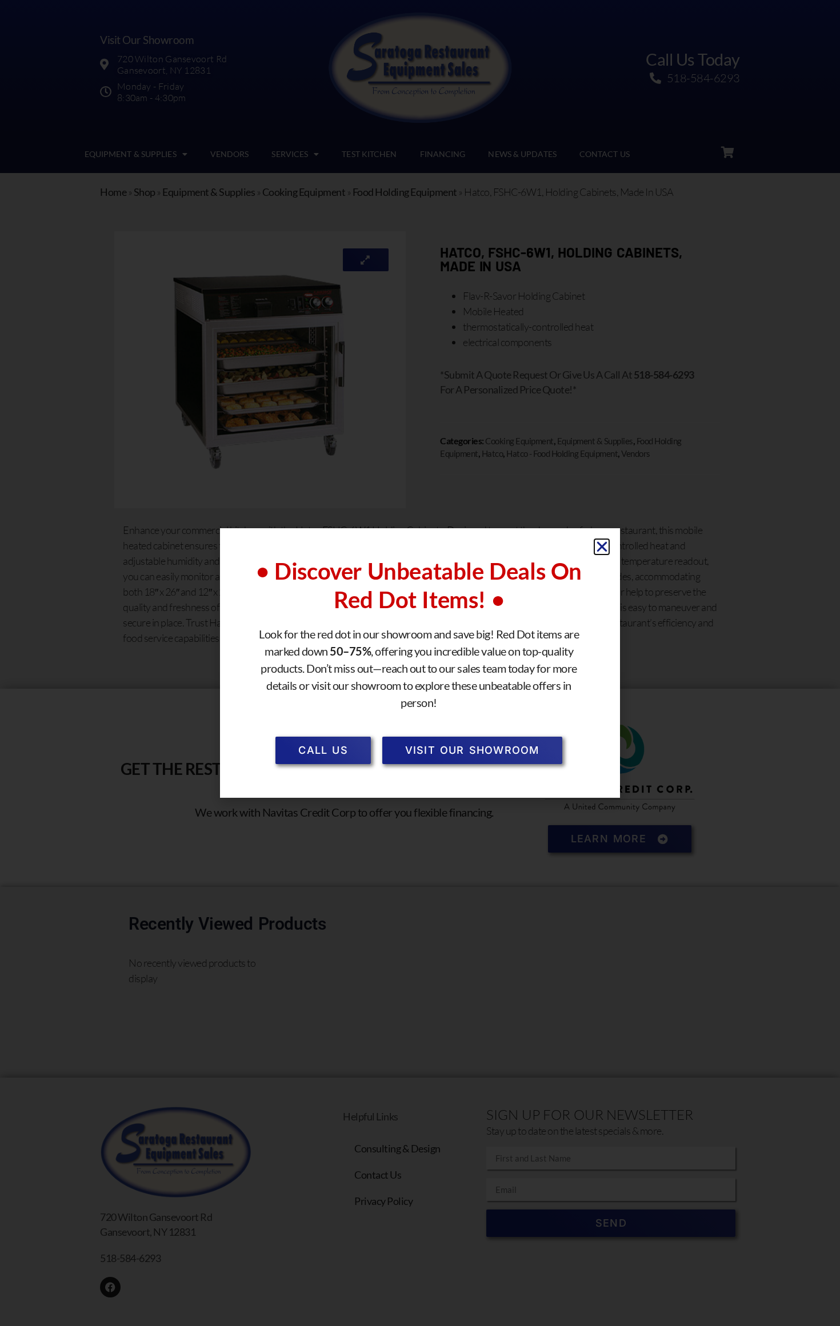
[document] (420, 663)
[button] (602, 547)
